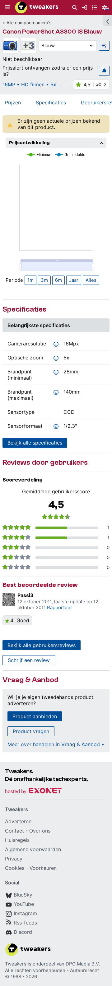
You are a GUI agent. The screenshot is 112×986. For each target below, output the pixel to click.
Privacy (13, 859)
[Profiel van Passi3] (8, 599)
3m (44, 280)
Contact (14, 831)
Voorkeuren (43, 868)
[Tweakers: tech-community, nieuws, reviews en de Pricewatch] (36, 7)
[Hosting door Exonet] (33, 792)
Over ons (39, 831)
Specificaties (51, 102)
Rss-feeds (25, 923)
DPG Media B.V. (83, 964)
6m (58, 280)
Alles (91, 280)
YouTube (24, 904)
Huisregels (17, 840)
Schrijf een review (29, 660)
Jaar (73, 280)
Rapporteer (59, 607)
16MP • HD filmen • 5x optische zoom (29, 84)
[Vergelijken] (104, 46)
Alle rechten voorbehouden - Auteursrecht (52, 970)
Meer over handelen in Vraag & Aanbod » (55, 744)
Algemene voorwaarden (33, 849)
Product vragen (31, 731)
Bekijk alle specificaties (34, 443)
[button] (7, 7)
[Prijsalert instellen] (104, 71)
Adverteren (18, 821)
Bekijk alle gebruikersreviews (41, 645)
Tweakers (15, 964)
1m (30, 280)
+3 (28, 45)
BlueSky (23, 895)
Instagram (25, 913)
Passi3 (25, 595)
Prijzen (13, 102)
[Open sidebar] (107, 20)
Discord (23, 932)
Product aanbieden (34, 716)
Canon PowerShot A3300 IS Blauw (52, 31)
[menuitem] (75, 7)
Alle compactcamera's (29, 22)
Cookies (14, 868)
